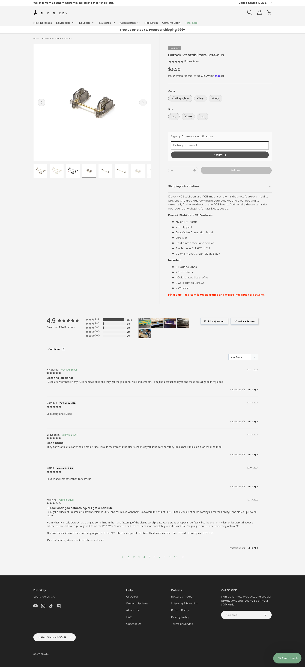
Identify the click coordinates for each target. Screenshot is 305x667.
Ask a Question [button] (216, 321)
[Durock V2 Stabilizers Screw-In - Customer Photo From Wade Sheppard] (170, 323)
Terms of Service (182, 623)
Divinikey (45, 654)
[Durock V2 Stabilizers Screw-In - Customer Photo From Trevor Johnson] (145, 323)
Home (36, 38)
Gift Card (132, 596)
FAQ (129, 617)
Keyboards (63, 22)
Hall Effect (151, 22)
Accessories (128, 22)
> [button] (183, 557)
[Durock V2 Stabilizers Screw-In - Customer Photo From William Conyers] (157, 323)
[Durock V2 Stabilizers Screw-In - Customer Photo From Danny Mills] (183, 323)
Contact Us (133, 623)
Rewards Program (183, 596)
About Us (132, 610)
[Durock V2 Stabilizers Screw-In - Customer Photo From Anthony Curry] (145, 333)
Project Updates (137, 603)
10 (175, 557)
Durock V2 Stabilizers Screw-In (57, 38)
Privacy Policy (180, 617)
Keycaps (84, 22)
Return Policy (180, 610)
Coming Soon (171, 22)
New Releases (42, 22)
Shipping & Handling (184, 603)
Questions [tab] (54, 349)
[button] (269, 12)
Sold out (236, 170)
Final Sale (191, 22)
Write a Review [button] (246, 321)
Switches (105, 22)
